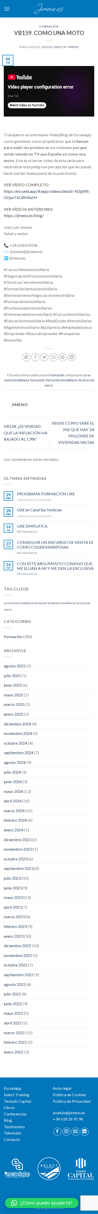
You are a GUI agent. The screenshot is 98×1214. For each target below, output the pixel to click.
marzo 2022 (14, 1032)
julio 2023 (12, 878)
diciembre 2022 (17, 945)
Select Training (16, 1094)
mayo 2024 (13, 791)
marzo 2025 (14, 704)
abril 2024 (13, 800)
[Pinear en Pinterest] (63, 357)
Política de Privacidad (71, 1101)
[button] (41, 1203)
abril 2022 (13, 1022)
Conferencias (15, 1113)
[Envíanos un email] (75, 1131)
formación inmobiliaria (61, 380)
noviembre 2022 (18, 955)
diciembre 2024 (17, 723)
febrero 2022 (15, 1042)
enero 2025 (13, 714)
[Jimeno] (49, 9)
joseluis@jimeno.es (69, 1112)
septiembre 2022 (18, 974)
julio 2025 (12, 675)
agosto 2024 (15, 762)
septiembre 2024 (18, 752)
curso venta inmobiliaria (19, 603)
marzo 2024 (14, 810)
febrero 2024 (15, 820)
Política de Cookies (69, 1094)
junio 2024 (13, 781)
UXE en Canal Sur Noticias (39, 509)
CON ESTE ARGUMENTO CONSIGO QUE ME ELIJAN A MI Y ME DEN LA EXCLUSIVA (55, 566)
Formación (48, 26)
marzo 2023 (14, 916)
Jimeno (73, 47)
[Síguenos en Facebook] (57, 1131)
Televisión (12, 1132)
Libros (9, 1107)
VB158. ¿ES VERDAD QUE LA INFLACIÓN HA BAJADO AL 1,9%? (25, 432)
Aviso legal (62, 1088)
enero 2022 (13, 1051)
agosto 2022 (15, 984)
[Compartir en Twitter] (44, 357)
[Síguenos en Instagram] (66, 1131)
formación (37, 380)
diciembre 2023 (17, 839)
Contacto (12, 1139)
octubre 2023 (15, 858)
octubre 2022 (15, 964)
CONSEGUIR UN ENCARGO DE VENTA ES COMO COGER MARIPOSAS (55, 544)
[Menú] (7, 9)
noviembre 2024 (18, 733)
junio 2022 (13, 1003)
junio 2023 (13, 887)
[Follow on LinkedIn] (84, 1131)
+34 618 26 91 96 (68, 1118)
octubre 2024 (15, 743)
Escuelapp (12, 1088)
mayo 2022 (13, 1013)
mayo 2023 (13, 897)
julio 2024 (12, 772)
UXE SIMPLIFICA (32, 526)
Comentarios (27, 531)
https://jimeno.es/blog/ (24, 215)
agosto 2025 (15, 665)
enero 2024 (13, 829)
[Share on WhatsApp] (26, 357)
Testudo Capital (17, 1101)
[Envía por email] (54, 357)
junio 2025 (13, 685)
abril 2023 (13, 907)
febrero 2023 (15, 926)
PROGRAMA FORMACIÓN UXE (46, 493)
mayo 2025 (13, 694)
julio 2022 (12, 993)
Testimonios (14, 1126)
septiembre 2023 (18, 868)
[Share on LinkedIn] (72, 357)
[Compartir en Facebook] (35, 357)
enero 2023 (13, 936)
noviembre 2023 (18, 849)
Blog (8, 1120)
